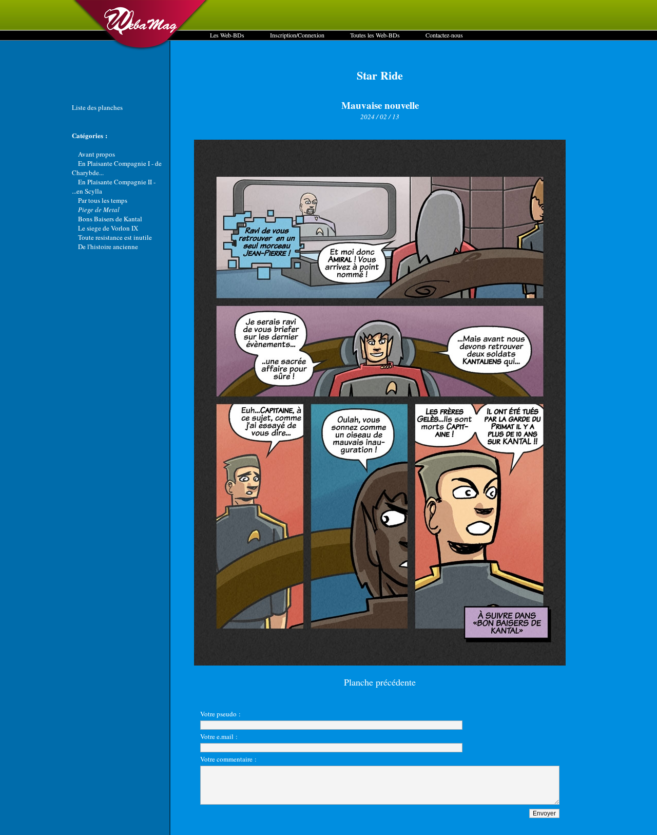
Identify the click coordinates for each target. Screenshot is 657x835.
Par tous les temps (102, 200)
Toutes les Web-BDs (375, 35)
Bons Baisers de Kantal (110, 218)
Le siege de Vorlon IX (108, 228)
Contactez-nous (444, 35)
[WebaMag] (141, 49)
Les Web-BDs (227, 35)
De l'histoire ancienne (108, 246)
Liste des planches (97, 107)
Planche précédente (380, 682)
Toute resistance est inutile (115, 237)
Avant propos (96, 154)
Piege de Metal (99, 209)
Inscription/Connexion (297, 35)
